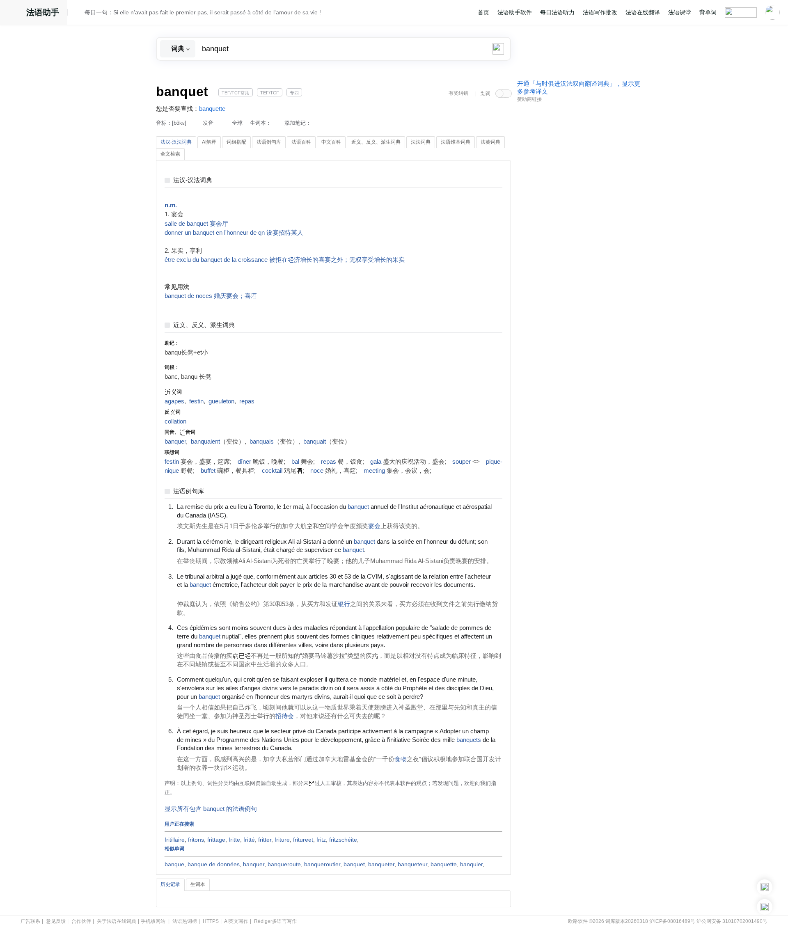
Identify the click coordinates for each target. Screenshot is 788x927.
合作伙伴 (81, 921)
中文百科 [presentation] (331, 142)
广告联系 (30, 921)
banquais (262, 441)
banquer (175, 441)
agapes (174, 401)
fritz (321, 839)
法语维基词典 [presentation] (455, 142)
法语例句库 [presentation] (269, 142)
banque (174, 864)
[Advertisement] (578, 231)
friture (282, 839)
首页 (483, 12)
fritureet (303, 839)
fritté (249, 839)
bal (295, 461)
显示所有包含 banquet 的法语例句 (211, 809)
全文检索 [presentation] (170, 154)
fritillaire (175, 839)
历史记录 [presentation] (170, 884)
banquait (314, 441)
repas (246, 401)
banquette (212, 108)
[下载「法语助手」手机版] (764, 887)
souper (461, 461)
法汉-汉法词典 (192, 180)
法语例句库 (188, 491)
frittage (216, 839)
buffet (208, 470)
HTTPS (211, 921)
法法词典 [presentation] (421, 142)
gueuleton (221, 401)
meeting (374, 470)
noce (316, 470)
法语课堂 (679, 12)
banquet (354, 864)
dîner (244, 461)
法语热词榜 (184, 921)
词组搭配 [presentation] (236, 142)
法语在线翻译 (642, 12)
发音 (208, 123)
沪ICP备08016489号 (672, 921)
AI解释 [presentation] (209, 142)
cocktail (272, 470)
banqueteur (412, 864)
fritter (264, 839)
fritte (234, 839)
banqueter (381, 864)
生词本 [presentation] (197, 884)
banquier (471, 864)
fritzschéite (343, 839)
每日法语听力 (557, 12)
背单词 (708, 12)
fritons (196, 839)
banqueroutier (322, 864)
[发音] (78, 13)
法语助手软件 (514, 12)
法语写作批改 (600, 12)
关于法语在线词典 (116, 921)
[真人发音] (242, 515)
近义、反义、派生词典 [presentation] (376, 142)
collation (175, 421)
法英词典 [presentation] (490, 142)
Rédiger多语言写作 (275, 921)
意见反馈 (56, 921)
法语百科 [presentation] (301, 142)
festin (196, 401)
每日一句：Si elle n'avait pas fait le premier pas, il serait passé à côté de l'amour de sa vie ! (203, 12)
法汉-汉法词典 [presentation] (176, 142)
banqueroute (284, 864)
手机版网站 (153, 921)
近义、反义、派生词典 (204, 325)
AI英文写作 (236, 921)
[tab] (176, 142)
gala (375, 461)
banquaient (205, 441)
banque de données (214, 864)
